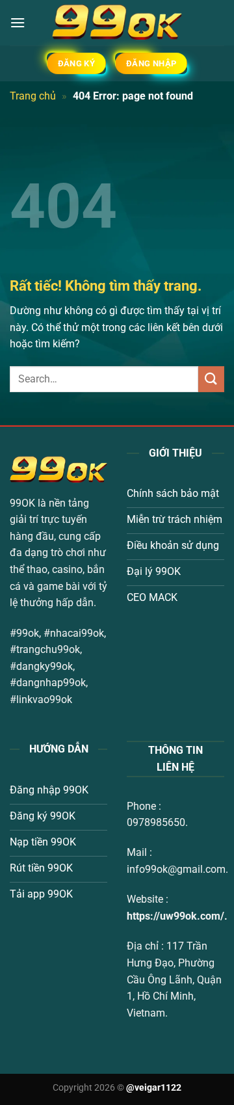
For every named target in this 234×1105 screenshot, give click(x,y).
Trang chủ (33, 96)
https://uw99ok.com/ (175, 916)
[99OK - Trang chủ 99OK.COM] (117, 22)
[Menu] (17, 22)
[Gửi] (211, 379)
